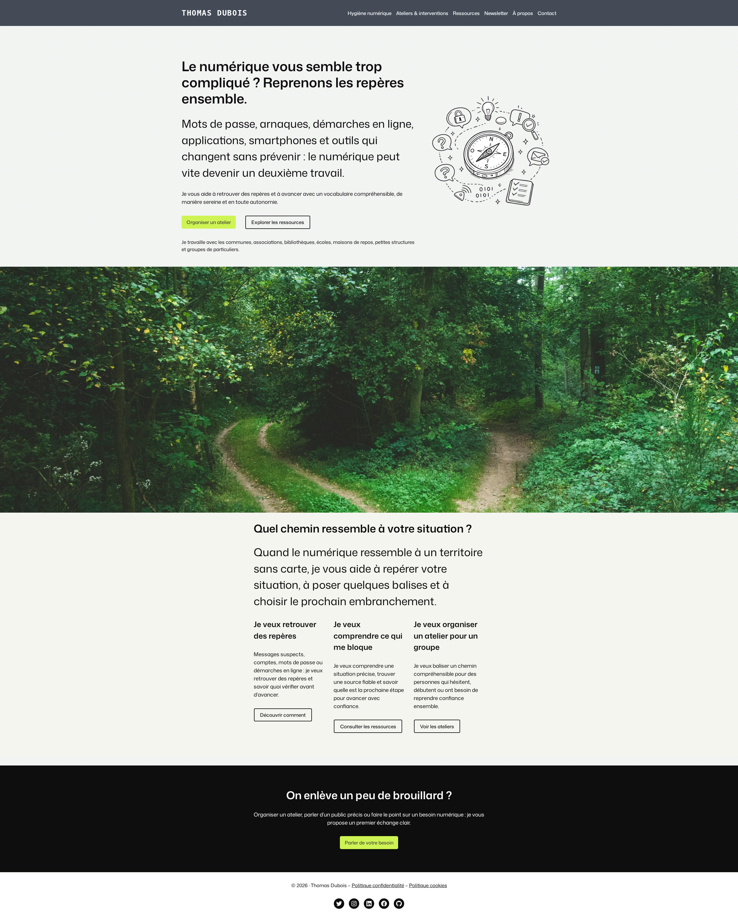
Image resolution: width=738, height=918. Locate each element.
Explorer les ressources (277, 222)
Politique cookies (428, 885)
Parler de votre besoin (369, 842)
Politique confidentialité (378, 885)
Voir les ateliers (437, 726)
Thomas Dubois (215, 12)
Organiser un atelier (209, 222)
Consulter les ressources (368, 726)
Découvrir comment (283, 715)
